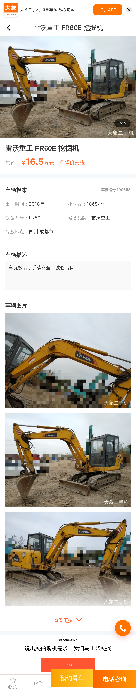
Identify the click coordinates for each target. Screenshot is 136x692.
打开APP (107, 9)
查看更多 (64, 620)
